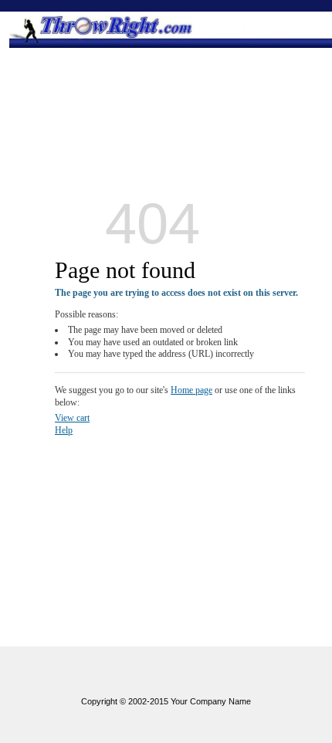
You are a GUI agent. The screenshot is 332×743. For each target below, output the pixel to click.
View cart (72, 417)
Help (64, 430)
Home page (191, 390)
